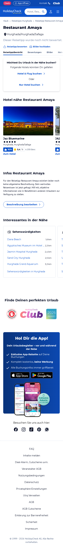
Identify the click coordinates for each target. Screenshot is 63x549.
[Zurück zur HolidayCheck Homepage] (12, 12)
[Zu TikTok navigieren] (31, 430)
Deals (7, 3)
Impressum (31, 528)
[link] (50, 11)
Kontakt (43, 3)
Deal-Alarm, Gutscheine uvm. (31, 462)
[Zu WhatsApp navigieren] (46, 430)
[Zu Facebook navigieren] (15, 430)
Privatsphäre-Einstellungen (31, 488)
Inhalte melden (31, 455)
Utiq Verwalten (31, 495)
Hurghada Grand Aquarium (22, 264)
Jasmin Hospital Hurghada (22, 251)
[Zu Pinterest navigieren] (39, 430)
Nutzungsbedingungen (31, 475)
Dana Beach (14, 239)
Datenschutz (31, 482)
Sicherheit (31, 522)
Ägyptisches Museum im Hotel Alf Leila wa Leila (25, 245)
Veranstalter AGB (31, 468)
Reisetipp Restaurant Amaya (49, 21)
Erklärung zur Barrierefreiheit (31, 515)
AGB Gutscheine (31, 508)
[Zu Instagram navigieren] (23, 430)
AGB (31, 502)
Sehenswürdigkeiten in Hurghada (26, 271)
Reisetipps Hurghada (22, 21)
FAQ (31, 448)
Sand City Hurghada (18, 257)
